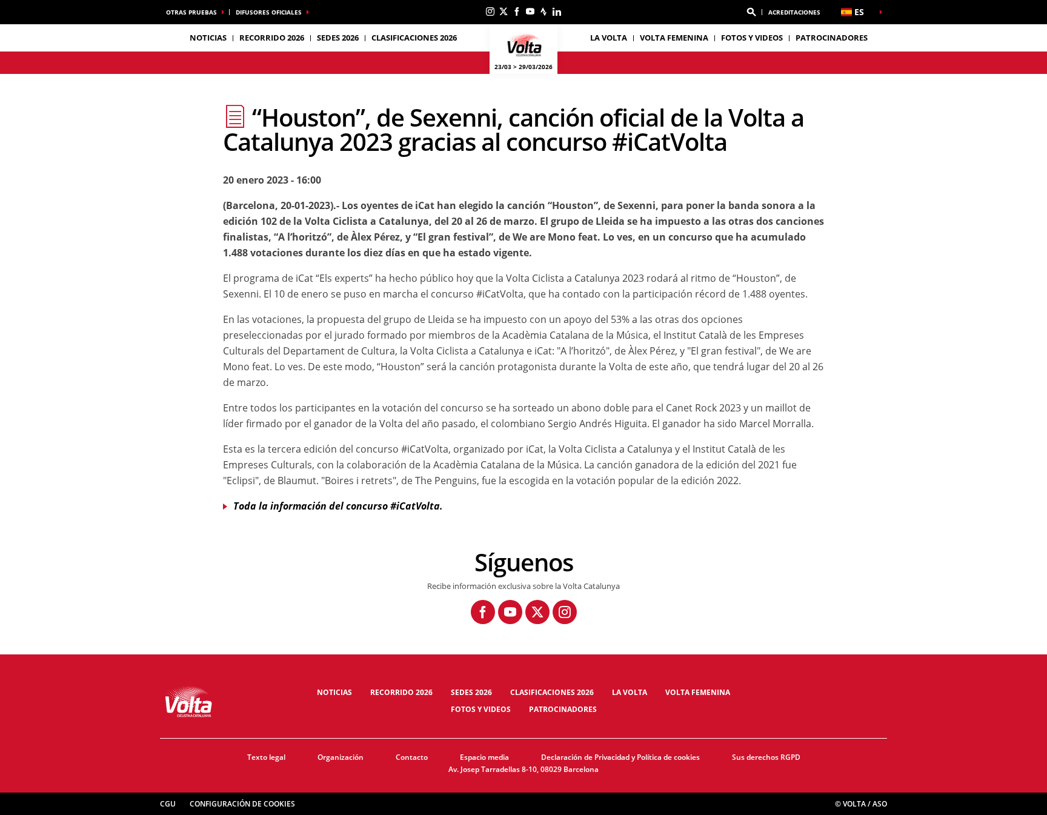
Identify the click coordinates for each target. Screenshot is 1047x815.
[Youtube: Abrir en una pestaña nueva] (530, 11)
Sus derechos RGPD (766, 757)
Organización (340, 757)
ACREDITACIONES (794, 12)
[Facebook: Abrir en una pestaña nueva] (517, 11)
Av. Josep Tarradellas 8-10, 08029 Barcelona (523, 769)
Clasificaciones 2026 (414, 37)
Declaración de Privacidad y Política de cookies (620, 757)
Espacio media (484, 757)
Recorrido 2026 (401, 692)
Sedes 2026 (471, 692)
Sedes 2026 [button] (338, 37)
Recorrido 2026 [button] (271, 37)
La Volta (629, 692)
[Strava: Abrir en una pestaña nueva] (543, 11)
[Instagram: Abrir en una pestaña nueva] (490, 11)
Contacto (412, 757)
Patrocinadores (832, 37)
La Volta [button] (608, 37)
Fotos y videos (752, 37)
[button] (751, 12)
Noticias (208, 37)
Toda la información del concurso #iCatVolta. (338, 506)
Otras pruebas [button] (191, 12)
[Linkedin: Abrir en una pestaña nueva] (557, 11)
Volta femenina (674, 37)
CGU (168, 804)
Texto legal (266, 757)
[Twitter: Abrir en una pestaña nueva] (503, 11)
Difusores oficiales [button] (269, 12)
